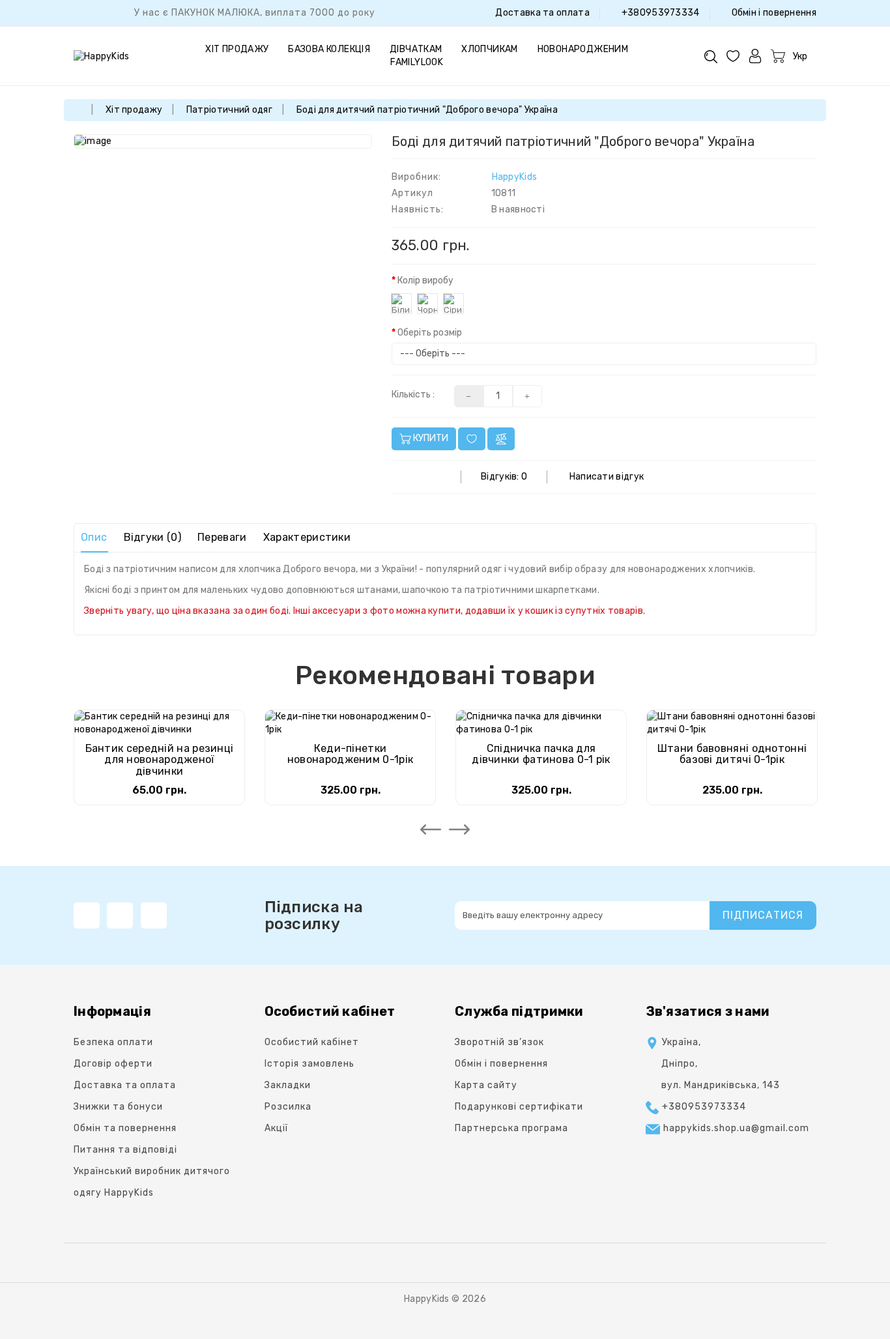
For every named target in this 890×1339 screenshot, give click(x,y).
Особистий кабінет (312, 1042)
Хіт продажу (236, 49)
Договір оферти (113, 1063)
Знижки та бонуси (118, 1106)
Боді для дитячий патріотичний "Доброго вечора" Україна (427, 109)
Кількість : (413, 394)
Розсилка (288, 1106)
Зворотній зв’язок (499, 1042)
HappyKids (515, 176)
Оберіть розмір (429, 332)
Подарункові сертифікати (519, 1106)
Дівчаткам (416, 49)
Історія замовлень (309, 1063)
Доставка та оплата (541, 12)
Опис (94, 537)
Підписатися (763, 915)
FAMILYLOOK (416, 62)
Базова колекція (329, 49)
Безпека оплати (113, 1042)
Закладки (288, 1085)
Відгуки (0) (152, 537)
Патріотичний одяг (229, 109)
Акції (276, 1128)
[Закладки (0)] (733, 55)
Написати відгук (606, 476)
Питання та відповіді (125, 1149)
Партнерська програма (511, 1128)
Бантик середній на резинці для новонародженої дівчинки (159, 759)
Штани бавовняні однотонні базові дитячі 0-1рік (732, 754)
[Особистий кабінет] (755, 55)
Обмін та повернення (125, 1128)
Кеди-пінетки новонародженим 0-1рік (350, 754)
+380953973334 (659, 12)
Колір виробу (425, 280)
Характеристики (307, 537)
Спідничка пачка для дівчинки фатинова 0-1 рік (541, 754)
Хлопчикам (489, 49)
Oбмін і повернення (772, 12)
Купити (429, 438)
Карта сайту (486, 1085)
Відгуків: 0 (504, 476)
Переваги (221, 537)
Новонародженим (583, 49)
